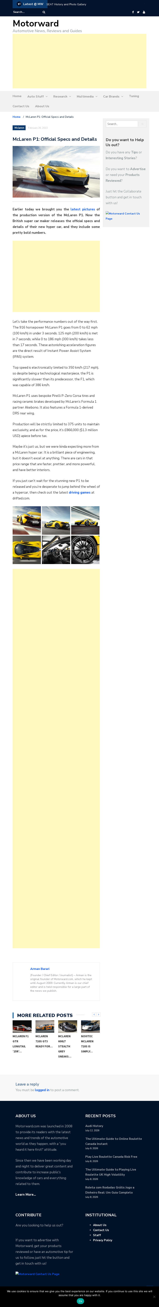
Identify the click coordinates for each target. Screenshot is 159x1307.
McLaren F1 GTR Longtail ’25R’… (21, 1043)
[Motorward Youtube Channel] (144, 12)
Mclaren (19, 128)
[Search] (44, 12)
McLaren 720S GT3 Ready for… (44, 1041)
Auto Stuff (35, 96)
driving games (80, 492)
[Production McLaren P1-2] (56, 520)
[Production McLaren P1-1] (27, 520)
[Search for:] (25, 12)
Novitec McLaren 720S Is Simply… (87, 1043)
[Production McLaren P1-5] (27, 550)
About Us (42, 106)
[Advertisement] (79, 61)
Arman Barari (39, 969)
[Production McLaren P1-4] (85, 520)
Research (60, 96)
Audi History (94, 1126)
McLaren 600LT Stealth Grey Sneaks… (64, 1046)
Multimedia (85, 96)
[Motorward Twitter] (138, 12)
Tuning (134, 96)
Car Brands (111, 96)
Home (17, 96)
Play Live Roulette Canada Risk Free (111, 1157)
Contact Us (21, 106)
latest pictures (83, 209)
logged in (42, 1090)
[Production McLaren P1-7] (85, 550)
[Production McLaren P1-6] (56, 550)
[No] (154, 1297)
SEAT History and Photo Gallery (66, 4)
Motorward (36, 24)
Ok (80, 1301)
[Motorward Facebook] (133, 12)
